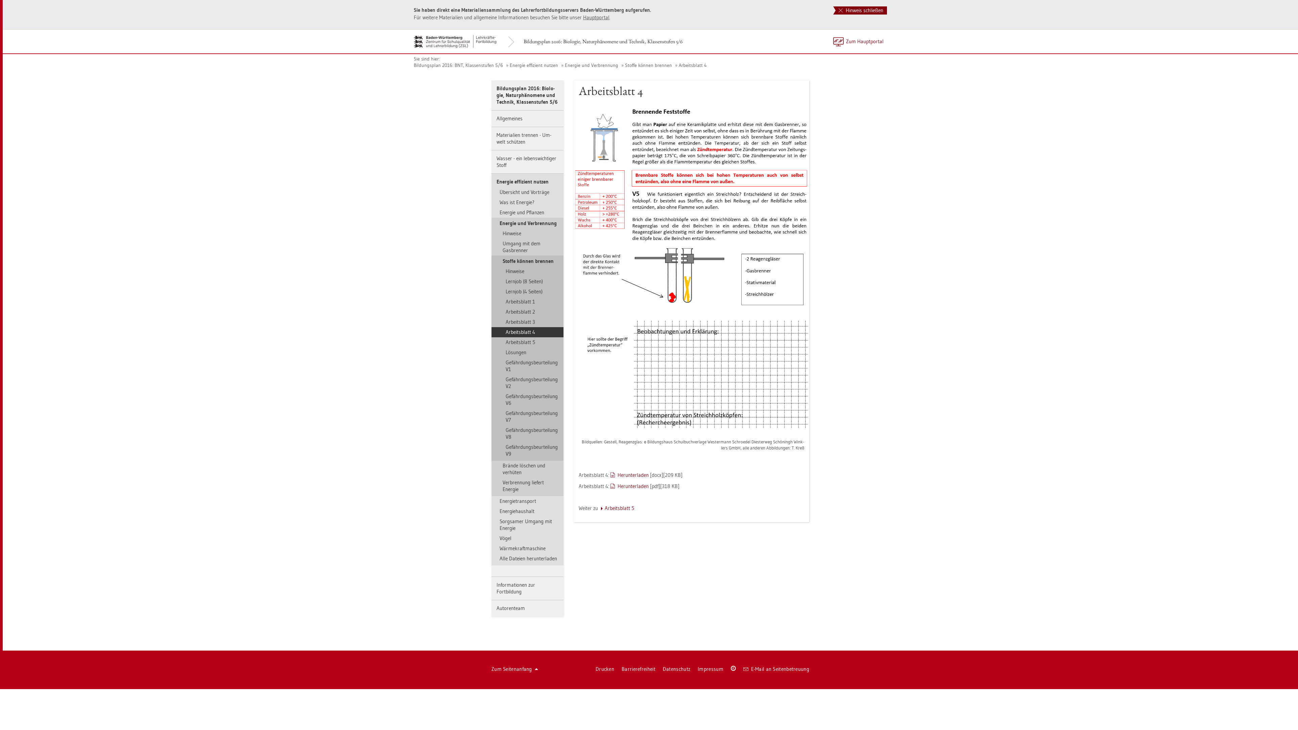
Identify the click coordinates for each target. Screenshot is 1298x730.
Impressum (710, 669)
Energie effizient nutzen (534, 65)
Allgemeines (510, 118)
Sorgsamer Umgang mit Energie (526, 524)
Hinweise (512, 233)
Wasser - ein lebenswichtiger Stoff (526, 161)
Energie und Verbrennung (591, 65)
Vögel (505, 538)
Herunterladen (633, 475)
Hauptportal (596, 17)
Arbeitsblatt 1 (520, 301)
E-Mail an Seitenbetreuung (780, 669)
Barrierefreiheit (638, 669)
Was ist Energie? (517, 202)
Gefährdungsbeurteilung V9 (532, 450)
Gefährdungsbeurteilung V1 (532, 365)
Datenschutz (676, 669)
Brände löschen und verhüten (524, 469)
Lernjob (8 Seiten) (524, 281)
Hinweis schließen (863, 10)
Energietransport (518, 501)
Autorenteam (511, 608)
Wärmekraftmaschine (523, 548)
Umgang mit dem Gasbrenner (521, 246)
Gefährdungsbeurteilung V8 (532, 433)
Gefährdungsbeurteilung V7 (532, 416)
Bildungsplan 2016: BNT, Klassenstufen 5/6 (458, 65)
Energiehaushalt (517, 511)
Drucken (605, 669)
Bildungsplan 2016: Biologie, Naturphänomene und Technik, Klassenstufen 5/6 (603, 41)
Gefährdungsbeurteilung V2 (532, 382)
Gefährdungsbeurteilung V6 (532, 399)
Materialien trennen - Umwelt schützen (524, 138)
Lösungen (516, 352)
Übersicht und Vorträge (524, 192)
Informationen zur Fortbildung (516, 588)
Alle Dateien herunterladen (528, 558)
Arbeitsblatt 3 (520, 322)
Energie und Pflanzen (522, 212)
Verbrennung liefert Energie (523, 485)
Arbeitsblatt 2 (520, 312)
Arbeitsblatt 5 (520, 342)
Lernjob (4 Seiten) (524, 291)
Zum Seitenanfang (511, 669)
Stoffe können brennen (648, 65)
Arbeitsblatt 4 (693, 65)
